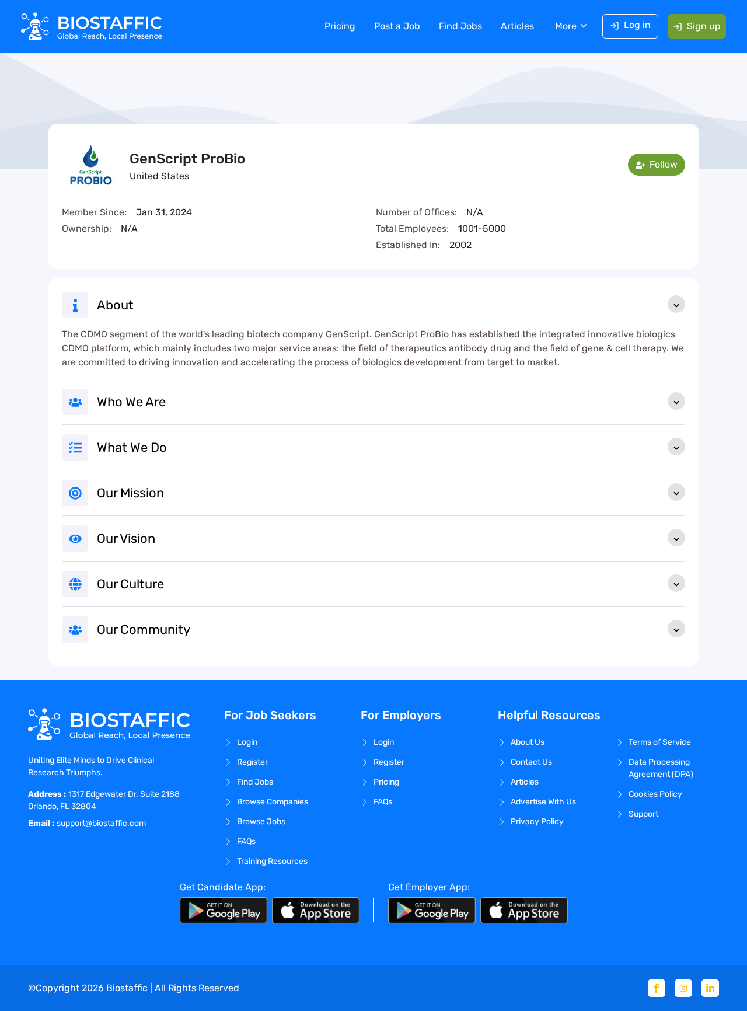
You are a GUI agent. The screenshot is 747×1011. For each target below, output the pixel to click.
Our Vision (126, 538)
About (115, 305)
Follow (662, 164)
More (566, 26)
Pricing (339, 26)
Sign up (704, 26)
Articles (517, 26)
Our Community (143, 629)
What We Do (132, 447)
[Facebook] (656, 988)
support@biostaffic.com (101, 823)
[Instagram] (683, 988)
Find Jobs (460, 26)
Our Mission (130, 493)
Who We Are (131, 402)
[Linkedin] (710, 988)
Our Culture (130, 584)
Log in (637, 24)
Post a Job (397, 26)
